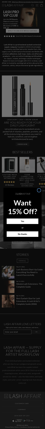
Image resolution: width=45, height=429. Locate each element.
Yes (22, 221)
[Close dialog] (39, 190)
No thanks (22, 234)
